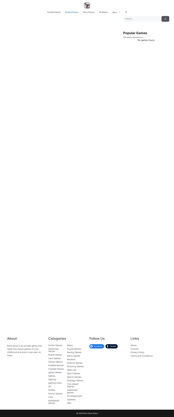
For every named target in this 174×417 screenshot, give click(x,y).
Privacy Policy (137, 352)
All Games (103, 12)
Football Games (53, 12)
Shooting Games (75, 366)
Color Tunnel (14, 304)
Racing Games (74, 352)
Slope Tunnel (14, 114)
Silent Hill (71, 370)
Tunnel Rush (14, 327)
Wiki (69, 403)
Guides (51, 390)
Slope (14, 137)
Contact (135, 349)
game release (55, 372)
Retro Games (88, 12)
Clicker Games (55, 362)
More (114, 12)
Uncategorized (74, 396)
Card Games (54, 358)
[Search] (165, 19)
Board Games (55, 355)
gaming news (55, 383)
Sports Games (74, 377)
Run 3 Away (14, 185)
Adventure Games (53, 350)
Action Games (55, 345)
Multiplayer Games (53, 401)
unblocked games (72, 391)
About (134, 345)
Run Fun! (14, 209)
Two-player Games (72, 385)
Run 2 (14, 161)
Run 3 (38, 90)
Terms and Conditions (142, 356)
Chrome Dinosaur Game (14, 255)
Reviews (71, 359)
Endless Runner (71, 12)
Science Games (74, 363)
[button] (126, 12)
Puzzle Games (74, 349)
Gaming (52, 379)
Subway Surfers (14, 280)
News (70, 345)
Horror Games (55, 393)
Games (51, 376)
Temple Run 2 (14, 232)
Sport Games (73, 373)
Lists (50, 397)
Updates (71, 399)
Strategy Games (75, 380)
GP (49, 386)
